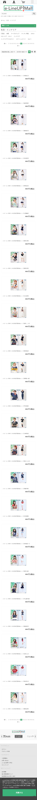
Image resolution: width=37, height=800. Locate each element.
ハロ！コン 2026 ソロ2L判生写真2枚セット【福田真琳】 (16, 103)
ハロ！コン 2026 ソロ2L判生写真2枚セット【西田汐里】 (16, 268)
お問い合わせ (5, 760)
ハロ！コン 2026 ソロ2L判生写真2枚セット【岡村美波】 (16, 351)
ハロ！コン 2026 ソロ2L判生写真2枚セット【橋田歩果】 (16, 708)
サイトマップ (5, 765)
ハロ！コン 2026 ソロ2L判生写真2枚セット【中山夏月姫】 (16, 598)
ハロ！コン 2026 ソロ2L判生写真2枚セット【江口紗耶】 (16, 296)
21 (16, 43)
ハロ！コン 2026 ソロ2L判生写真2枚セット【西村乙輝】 (16, 240)
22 (17, 43)
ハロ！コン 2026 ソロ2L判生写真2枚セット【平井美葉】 (16, 406)
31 (33, 43)
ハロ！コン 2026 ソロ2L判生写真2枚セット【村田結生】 (16, 185)
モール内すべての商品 (6, 16)
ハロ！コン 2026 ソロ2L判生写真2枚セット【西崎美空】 (16, 626)
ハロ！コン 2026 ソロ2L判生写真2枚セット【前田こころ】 (16, 323)
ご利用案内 (4, 758)
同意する (19, 793)
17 (9, 43)
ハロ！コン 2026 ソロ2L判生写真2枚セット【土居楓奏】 (16, 213)
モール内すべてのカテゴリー (18, 16)
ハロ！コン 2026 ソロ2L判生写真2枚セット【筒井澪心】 (16, 681)
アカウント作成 (6, 751)
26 (25, 43)
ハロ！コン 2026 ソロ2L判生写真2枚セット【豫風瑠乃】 (16, 130)
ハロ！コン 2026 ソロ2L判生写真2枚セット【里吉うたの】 (16, 461)
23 (19, 43)
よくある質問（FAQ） (7, 762)
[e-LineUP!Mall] (18, 8)
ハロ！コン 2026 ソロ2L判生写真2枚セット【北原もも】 (16, 653)
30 (32, 43)
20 (14, 43)
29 (30, 43)
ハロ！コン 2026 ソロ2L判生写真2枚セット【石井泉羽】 (16, 158)
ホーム (3, 20)
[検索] (34, 13)
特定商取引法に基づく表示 (8, 776)
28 (28, 43)
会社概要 (4, 771)
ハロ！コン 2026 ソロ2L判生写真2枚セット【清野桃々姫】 (16, 378)
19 (12, 43)
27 (26, 43)
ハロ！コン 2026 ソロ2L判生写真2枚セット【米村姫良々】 (16, 543)
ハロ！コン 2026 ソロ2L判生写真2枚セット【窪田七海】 (16, 571)
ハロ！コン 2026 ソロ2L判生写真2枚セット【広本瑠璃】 (16, 516)
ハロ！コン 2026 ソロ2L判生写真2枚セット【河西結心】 (16, 75)
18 (10, 43)
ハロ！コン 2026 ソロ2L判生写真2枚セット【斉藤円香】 (16, 488)
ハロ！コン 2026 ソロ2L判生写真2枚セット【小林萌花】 (16, 433)
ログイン (4, 749)
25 (23, 43)
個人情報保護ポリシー (7, 774)
